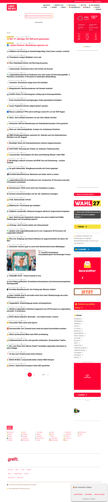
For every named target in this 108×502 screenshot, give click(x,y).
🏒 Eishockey (24, 438)
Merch (9, 473)
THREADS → (78, 323)
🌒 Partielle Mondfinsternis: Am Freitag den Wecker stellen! (31, 289)
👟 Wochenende (39, 438)
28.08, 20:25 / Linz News (14, 98)
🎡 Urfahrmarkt (53, 438)
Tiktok (25, 33)
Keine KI (27, 473)
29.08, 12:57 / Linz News (14, 67)
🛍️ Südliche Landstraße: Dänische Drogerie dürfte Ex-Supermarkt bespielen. (38, 211)
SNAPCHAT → (78, 331)
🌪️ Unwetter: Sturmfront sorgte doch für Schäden (27, 83)
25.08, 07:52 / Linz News (14, 357)
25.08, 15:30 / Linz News (14, 326)
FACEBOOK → (78, 319)
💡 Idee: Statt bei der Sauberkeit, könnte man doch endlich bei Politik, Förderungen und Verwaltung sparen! (35, 218)
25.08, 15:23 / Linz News (14, 332)
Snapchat (28, 33)
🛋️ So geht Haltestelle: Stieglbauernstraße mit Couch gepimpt (32, 168)
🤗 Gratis (51, 434)
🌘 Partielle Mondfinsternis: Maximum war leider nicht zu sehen (33, 174)
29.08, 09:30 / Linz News (14, 80)
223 (43, 375)
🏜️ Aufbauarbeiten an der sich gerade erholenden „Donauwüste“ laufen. (36, 340)
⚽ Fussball (24, 436)
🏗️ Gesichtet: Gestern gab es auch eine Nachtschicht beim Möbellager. (36, 247)
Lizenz (22, 469)
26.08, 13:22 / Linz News (14, 287)
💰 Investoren (67, 438)
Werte (17, 469)
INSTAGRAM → (78, 321)
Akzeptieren (78, 494)
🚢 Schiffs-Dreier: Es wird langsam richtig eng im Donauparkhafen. (34, 94)
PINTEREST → (78, 355)
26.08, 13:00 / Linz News (14, 293)
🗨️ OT (79, 436)
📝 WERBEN (97, 9)
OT (23, 273)
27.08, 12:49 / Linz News (14, 215)
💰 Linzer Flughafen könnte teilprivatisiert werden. (27, 106)
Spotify (31, 33)
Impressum (20, 477)
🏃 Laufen (37, 440)
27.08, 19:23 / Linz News (14, 186)
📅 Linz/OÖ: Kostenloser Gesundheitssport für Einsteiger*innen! (54, 253)
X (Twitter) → (78, 328)
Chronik (32, 43)
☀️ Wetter (82, 5)
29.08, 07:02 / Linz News (14, 92)
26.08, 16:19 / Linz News (13, 244)
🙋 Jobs (65, 440)
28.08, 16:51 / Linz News (13, 109)
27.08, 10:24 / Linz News (14, 229)
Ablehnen (88, 494)
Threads (17, 33)
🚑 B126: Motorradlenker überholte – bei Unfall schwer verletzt (32, 317)
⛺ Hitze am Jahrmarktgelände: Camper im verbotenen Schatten (33, 129)
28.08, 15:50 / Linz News (14, 115)
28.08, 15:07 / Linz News (14, 121)
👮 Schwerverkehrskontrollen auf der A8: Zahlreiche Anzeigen (32, 194)
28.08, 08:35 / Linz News (14, 158)
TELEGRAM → (78, 353)
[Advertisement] (39, 388)
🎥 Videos (46, 5)
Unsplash (32, 449)
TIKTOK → (77, 326)
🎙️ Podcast (66, 436)
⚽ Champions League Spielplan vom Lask (24, 57)
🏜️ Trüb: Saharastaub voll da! (19, 200)
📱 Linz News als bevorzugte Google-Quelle (83, 1)
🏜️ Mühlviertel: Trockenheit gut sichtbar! (23, 206)
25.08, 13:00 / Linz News (14, 338)
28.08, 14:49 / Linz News (14, 127)
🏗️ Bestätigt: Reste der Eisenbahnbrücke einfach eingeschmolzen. (34, 143)
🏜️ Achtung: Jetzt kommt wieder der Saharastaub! (27, 225)
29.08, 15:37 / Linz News (14, 55)
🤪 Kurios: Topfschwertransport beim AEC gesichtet (28, 366)
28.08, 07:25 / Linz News (14, 166)
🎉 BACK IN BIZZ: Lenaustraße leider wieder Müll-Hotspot (30, 360)
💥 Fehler (96, 7)
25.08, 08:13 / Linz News (14, 352)
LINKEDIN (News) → (80, 350)
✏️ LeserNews (97, 1)
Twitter (23, 33)
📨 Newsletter (58, 5)
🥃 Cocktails (38, 436)
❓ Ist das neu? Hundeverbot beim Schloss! (24, 354)
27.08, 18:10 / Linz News (13, 197)
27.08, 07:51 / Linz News (14, 236)
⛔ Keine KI (86, 7)
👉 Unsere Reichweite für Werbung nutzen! (18, 488)
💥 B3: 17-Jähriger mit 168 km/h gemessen (28, 39)
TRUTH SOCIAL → (79, 336)
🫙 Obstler (38, 434)
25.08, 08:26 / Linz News (14, 344)
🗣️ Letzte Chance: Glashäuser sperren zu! (27, 45)
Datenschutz (92, 498)
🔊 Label (44, 7)
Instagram (12, 33)
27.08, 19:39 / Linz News (14, 178)
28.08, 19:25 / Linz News (14, 104)
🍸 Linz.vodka (38, 432)
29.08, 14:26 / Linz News (22, 43)
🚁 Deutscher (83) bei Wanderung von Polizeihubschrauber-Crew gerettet (37, 123)
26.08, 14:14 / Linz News (14, 273)
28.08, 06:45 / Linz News (14, 172)
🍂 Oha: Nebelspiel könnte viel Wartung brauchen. (27, 63)
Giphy (27, 449)
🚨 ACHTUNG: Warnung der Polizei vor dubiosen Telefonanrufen (33, 149)
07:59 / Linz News (20, 37)
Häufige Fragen (18, 473)
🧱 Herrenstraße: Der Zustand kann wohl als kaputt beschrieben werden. (37, 329)
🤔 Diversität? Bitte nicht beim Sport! (22, 323)
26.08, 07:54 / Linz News (14, 315)
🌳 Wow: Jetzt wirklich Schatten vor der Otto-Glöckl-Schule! (32, 118)
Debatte (29, 469)
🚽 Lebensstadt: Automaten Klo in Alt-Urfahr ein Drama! (30, 69)
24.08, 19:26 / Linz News (14, 363)
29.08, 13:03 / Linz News (14, 61)
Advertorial (42, 250)
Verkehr (29, 37)
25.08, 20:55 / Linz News (14, 320)
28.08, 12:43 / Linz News (14, 147)
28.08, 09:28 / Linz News (14, 152)
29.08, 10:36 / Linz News (14, 72)
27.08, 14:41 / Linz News (14, 203)
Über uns (10, 469)
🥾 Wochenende (94, 5)
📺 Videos (9, 438)
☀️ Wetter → (87, 46)
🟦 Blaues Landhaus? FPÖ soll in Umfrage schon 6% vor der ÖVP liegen (36, 112)
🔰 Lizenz (9, 436)
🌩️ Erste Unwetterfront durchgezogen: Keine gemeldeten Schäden (34, 100)
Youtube (20, 33)
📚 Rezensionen (25, 440)
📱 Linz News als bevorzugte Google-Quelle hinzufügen (21, 484)
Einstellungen (99, 494)
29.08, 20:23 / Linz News (14, 49)
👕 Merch (63, 7)
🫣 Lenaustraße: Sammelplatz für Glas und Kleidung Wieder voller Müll (36, 155)
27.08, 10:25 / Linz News (14, 223)
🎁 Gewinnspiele (74, 7)
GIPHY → (77, 343)
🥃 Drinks (53, 7)
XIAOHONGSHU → (80, 333)
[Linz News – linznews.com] (12, 7)
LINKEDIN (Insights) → (81, 348)
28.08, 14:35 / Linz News (14, 133)
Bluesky (33, 33)
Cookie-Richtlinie (86, 498)
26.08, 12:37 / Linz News (14, 301)
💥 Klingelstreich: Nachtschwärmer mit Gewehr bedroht (29, 88)
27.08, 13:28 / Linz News (14, 209)
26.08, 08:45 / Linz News (14, 307)
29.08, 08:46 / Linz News (14, 86)
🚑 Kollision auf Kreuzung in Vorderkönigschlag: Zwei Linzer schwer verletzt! (38, 51)
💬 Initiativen (24, 434)
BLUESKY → (78, 340)
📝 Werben (9, 440)
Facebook (15, 33)
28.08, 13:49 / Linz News (14, 141)
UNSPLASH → (78, 345)
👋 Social (23, 432)
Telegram (29, 449)
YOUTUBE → (78, 338)
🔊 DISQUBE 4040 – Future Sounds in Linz (24, 276)
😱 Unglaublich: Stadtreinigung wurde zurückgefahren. (29, 303)
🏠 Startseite (10, 432)
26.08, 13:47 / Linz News (14, 279)
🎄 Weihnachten (82, 432)
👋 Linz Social (71, 5)
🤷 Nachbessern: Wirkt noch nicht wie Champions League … (31, 188)
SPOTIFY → (77, 357)
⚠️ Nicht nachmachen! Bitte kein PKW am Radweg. (28, 334)
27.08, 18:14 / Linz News (13, 192)
